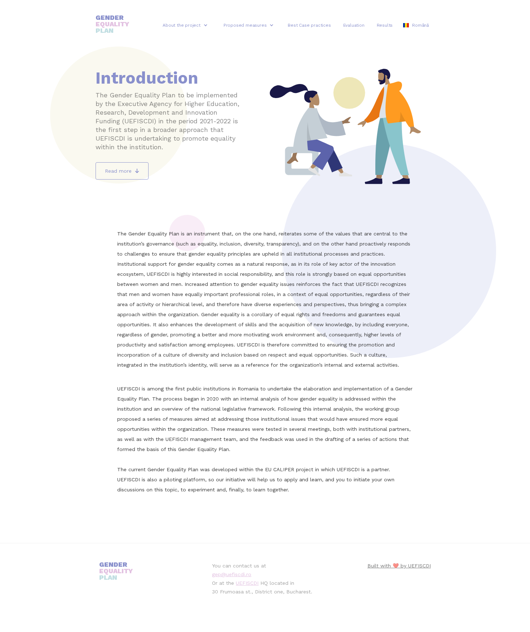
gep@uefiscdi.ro (231, 574)
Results (385, 25)
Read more (122, 171)
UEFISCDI (247, 583)
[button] (185, 25)
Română (420, 25)
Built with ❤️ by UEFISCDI (399, 566)
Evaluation (354, 25)
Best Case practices (309, 25)
